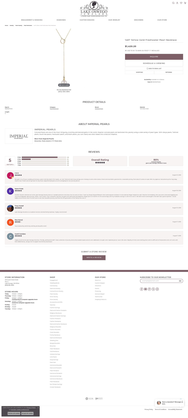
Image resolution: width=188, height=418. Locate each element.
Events (97, 288)
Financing (98, 291)
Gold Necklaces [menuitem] (54, 351)
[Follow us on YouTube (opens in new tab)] (145, 289)
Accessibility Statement (175, 409)
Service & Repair (99, 294)
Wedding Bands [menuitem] (54, 283)
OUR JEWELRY (114, 20)
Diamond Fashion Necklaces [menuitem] (58, 324)
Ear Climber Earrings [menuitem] (56, 384)
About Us (98, 280)
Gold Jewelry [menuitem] (53, 285)
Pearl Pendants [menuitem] (54, 370)
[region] (64, 58)
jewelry (12, 25)
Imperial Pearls (99, 108)
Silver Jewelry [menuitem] (54, 296)
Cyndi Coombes (20, 234)
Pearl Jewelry (18, 25)
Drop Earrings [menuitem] (54, 359)
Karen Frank (19, 189)
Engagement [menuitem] (54, 280)
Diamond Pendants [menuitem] (55, 368)
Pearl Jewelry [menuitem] (54, 294)
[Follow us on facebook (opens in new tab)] (141, 289)
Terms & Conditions (160, 409)
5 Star (19, 157)
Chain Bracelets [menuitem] (54, 332)
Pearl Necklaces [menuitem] (54, 381)
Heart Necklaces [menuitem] (55, 348)
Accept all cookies (27, 413)
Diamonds (61, 20)
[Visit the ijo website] (99, 398)
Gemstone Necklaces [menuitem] (56, 379)
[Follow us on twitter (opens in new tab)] (153, 289)
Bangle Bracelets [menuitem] (55, 343)
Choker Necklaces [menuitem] (55, 387)
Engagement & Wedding (32, 20)
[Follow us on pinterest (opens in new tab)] (149, 289)
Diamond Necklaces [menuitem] (56, 337)
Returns (169, 72)
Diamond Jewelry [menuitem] (55, 288)
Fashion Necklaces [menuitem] (55, 321)
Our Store (162, 20)
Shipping (139, 72)
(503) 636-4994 (64, 91)
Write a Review (94, 257)
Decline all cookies (14, 413)
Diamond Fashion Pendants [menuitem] (58, 310)
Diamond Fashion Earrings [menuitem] (58, 316)
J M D (17, 173)
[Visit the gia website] (89, 398)
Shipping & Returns (100, 299)
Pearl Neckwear (28, 25)
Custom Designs (100, 283)
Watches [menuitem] (52, 305)
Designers (138, 20)
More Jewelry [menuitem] (54, 299)
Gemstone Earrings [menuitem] (55, 376)
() (68, 157)
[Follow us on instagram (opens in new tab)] (157, 289)
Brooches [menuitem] (53, 346)
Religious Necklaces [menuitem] (56, 313)
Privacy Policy (149, 409)
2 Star (19, 163)
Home (6, 25)
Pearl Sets (58, 141)
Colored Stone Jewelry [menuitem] (56, 291)
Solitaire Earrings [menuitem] (55, 354)
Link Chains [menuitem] (53, 357)
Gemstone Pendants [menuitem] (56, 373)
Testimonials (98, 296)
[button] (173, 3)
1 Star (19, 165)
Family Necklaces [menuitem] (55, 335)
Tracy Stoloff (19, 206)
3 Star (19, 161)
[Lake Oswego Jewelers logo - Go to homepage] (94, 9)
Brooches (37, 141)
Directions (98, 285)
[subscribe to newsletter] (180, 281)
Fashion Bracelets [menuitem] (55, 329)
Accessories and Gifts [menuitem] (56, 302)
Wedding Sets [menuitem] (54, 340)
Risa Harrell (19, 220)
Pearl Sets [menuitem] (53, 362)
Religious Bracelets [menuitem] (55, 327)
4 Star (19, 159)
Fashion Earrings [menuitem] (55, 307)
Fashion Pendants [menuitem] (55, 318)
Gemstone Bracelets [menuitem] (56, 365)
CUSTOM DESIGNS (87, 20)
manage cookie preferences (20, 409)
